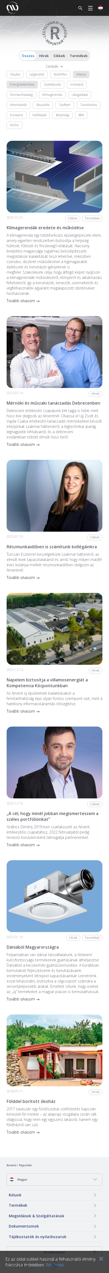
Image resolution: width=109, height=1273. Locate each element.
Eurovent (16, 115)
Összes (28, 55)
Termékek (79, 55)
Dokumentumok (24, 1226)
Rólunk (15, 1194)
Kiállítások (39, 115)
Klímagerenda (52, 94)
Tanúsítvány (88, 104)
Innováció (76, 84)
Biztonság (62, 115)
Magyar (22, 1179)
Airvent (11, 1165)
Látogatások (80, 94)
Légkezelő (37, 74)
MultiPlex (60, 74)
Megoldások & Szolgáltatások (36, 1215)
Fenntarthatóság (21, 94)
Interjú (81, 74)
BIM (81, 115)
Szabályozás (52, 84)
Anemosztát (18, 104)
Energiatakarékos (22, 84)
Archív (14, 125)
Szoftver (65, 104)
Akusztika (42, 104)
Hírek (44, 55)
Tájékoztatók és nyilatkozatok (37, 1236)
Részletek (55, 1265)
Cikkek (59, 55)
